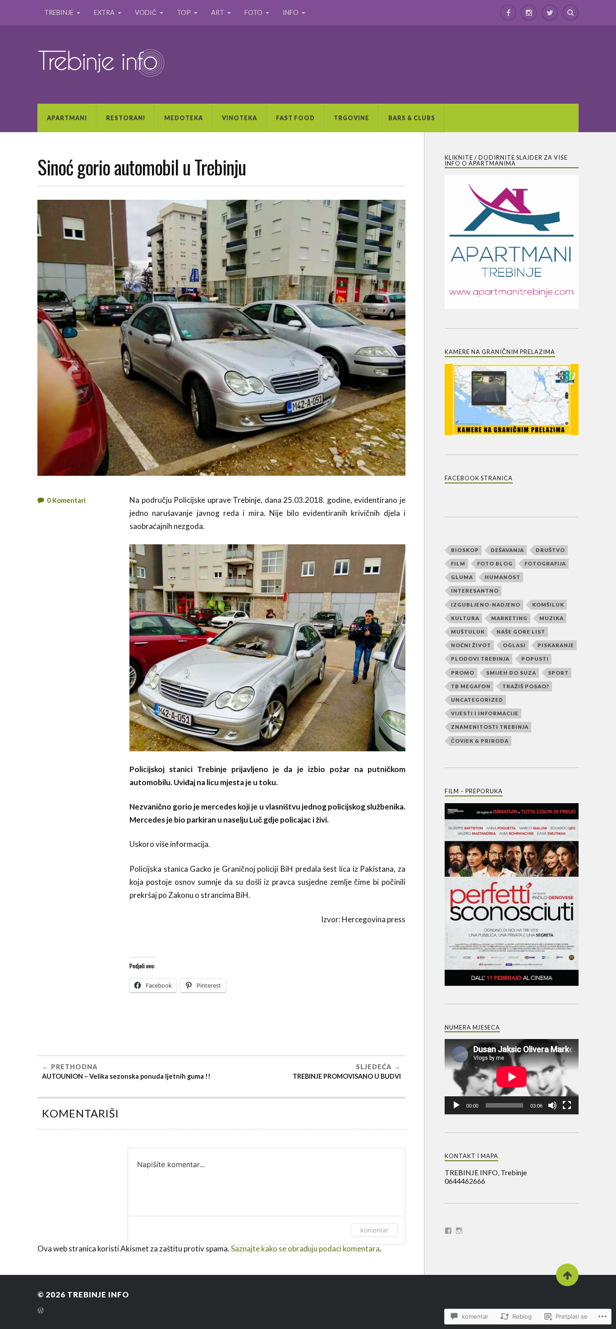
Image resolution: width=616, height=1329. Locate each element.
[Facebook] (508, 13)
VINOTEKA (239, 117)
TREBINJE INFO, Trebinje (486, 1172)
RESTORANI (125, 117)
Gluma (462, 577)
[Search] (570, 13)
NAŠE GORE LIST (520, 632)
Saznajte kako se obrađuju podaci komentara (305, 1248)
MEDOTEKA (183, 117)
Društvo (550, 550)
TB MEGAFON (471, 686)
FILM (458, 563)
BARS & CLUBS (411, 117)
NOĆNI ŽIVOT (471, 645)
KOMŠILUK (548, 604)
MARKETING (509, 618)
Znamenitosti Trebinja (490, 727)
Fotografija (545, 563)
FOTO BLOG (495, 563)
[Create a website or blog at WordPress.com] (40, 1311)
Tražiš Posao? (525, 686)
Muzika (551, 618)
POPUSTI (535, 659)
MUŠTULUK (468, 632)
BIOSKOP (465, 550)
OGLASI (514, 645)
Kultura (465, 618)
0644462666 (465, 1181)
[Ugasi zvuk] (552, 1105)
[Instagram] (529, 13)
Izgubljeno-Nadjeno (485, 604)
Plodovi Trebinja (480, 659)
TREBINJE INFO (98, 1294)
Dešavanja (507, 550)
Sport (558, 673)
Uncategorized (477, 700)
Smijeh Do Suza (511, 673)
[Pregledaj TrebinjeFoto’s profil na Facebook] (448, 1231)
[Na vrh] (567, 1275)
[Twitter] (550, 13)
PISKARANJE (556, 645)
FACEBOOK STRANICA (479, 478)
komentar (374, 1230)
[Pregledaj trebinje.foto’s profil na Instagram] (459, 1231)
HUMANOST (502, 577)
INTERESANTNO (475, 590)
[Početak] (456, 1105)
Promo (462, 673)
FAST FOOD (295, 117)
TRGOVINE (351, 117)
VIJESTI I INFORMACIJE (485, 713)
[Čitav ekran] (566, 1105)
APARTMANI (67, 117)
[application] (512, 1076)
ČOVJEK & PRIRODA (480, 741)
